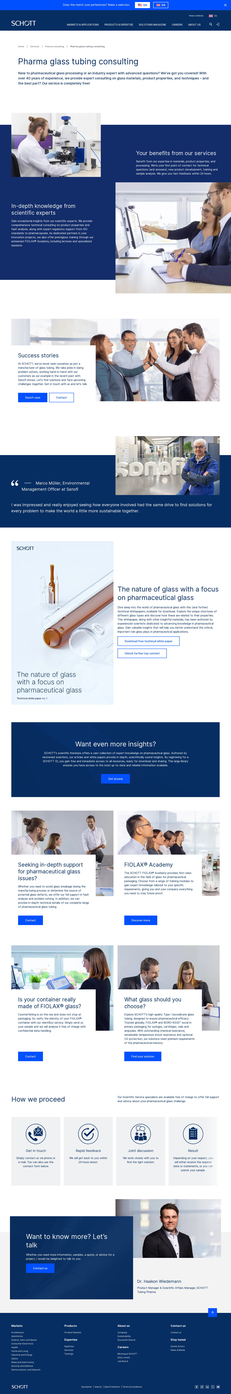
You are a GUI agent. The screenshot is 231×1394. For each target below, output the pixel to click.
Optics (14, 1358)
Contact (61, 397)
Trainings (68, 1354)
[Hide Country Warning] (225, 5)
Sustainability (124, 1336)
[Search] (211, 24)
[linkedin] (207, 1386)
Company (122, 1332)
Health (14, 1347)
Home (21, 46)
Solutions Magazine (152, 24)
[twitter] (212, 1386)
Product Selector (73, 1332)
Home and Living (19, 1351)
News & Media (196, 15)
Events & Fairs (178, 1346)
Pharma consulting (55, 46)
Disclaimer (86, 1387)
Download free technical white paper (148, 641)
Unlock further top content (142, 653)
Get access (115, 778)
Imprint (98, 1387)
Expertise (69, 1346)
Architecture (17, 1332)
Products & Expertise (119, 24)
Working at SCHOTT (127, 1354)
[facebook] (196, 1386)
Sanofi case (32, 397)
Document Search (126, 1340)
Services (35, 46)
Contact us (40, 1268)
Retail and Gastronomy (22, 1362)
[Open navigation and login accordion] (218, 24)
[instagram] (201, 1386)
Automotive (17, 1336)
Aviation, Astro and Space (24, 1340)
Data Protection (112, 1387)
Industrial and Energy (21, 1355)
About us (194, 24)
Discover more (140, 920)
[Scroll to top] (212, 1312)
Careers (177, 24)
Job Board (123, 1361)
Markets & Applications (83, 24)
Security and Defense (22, 1366)
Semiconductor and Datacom (25, 1369)
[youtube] (218, 1386)
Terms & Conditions (132, 1387)
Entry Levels (124, 1357)
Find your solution (142, 1056)
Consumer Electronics (22, 1343)
